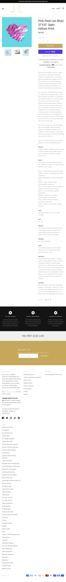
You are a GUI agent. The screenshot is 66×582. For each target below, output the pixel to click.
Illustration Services (8, 543)
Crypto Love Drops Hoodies (10, 515)
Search (26, 394)
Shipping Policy (28, 383)
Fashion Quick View (7, 512)
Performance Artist (7, 563)
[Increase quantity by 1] (48, 41)
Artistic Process (6, 566)
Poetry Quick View (7, 478)
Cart (58, 8)
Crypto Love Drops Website (10, 444)
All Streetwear (6, 509)
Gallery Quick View (7, 427)
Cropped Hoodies (7, 523)
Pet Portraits (5, 453)
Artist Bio (4, 557)
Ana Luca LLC (42, 18)
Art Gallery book (6, 486)
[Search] (63, 8)
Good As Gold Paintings (9, 450)
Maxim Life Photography (9, 469)
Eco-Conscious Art (7, 433)
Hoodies (4, 526)
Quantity (41, 37)
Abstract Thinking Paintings (10, 447)
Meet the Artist (6, 569)
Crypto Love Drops (7, 441)
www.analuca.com (10, 392)
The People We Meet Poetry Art (11, 481)
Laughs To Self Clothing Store (10, 534)
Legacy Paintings (7, 461)
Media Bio (5, 560)
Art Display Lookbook (8, 439)
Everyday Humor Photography (10, 463)
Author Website (6, 483)
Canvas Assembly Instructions (32, 377)
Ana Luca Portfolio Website (10, 546)
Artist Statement (7, 549)
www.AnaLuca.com (29, 374)
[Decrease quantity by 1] (39, 41)
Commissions (6, 537)
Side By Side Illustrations (9, 475)
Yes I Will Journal (7, 500)
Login (53, 8)
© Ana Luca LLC (5, 575)
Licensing (4, 540)
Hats (3, 532)
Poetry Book (5, 495)
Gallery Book (5, 436)
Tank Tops (5, 517)
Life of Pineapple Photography (11, 466)
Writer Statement (7, 551)
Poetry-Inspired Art (7, 503)
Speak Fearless (6, 492)
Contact (26, 391)
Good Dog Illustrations (8, 472)
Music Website (6, 506)
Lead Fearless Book (7, 489)
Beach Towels (6, 529)
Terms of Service (28, 386)
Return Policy (27, 380)
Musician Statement (8, 554)
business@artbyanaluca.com (53, 374)
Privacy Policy (27, 389)
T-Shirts (4, 520)
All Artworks (5, 430)
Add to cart (50, 46)
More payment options (50, 56)
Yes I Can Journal (7, 498)
